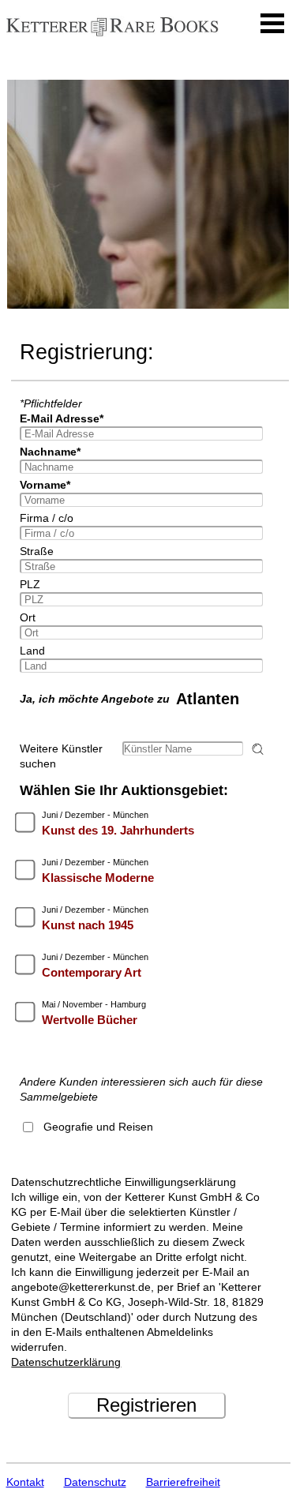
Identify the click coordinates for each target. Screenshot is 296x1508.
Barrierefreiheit (183, 1482)
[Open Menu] (272, 23)
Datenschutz (95, 1482)
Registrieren (146, 1405)
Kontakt (25, 1482)
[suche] (259, 749)
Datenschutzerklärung (66, 1362)
